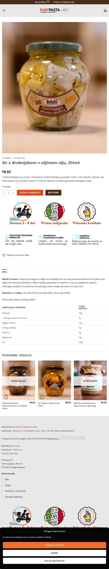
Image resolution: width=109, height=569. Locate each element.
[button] (64, 2)
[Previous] (2, 388)
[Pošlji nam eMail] (72, 438)
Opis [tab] (4, 272)
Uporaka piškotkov (14, 496)
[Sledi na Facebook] (62, 438)
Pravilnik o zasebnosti (15, 491)
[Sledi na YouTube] (83, 438)
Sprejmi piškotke (54, 545)
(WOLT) (71, 431)
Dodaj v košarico (30, 192)
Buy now (53, 192)
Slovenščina (40, 2)
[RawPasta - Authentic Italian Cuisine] (54, 10)
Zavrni (54, 553)
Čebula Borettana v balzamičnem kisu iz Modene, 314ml (14, 406)
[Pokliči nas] (78, 438)
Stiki (7, 479)
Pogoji (8, 485)
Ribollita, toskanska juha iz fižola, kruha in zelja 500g (85, 404)
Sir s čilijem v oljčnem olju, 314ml (49, 404)
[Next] (107, 388)
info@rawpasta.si (52, 438)
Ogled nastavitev (54, 561)
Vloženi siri (19, 158)
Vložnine (6, 158)
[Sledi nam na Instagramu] (67, 438)
